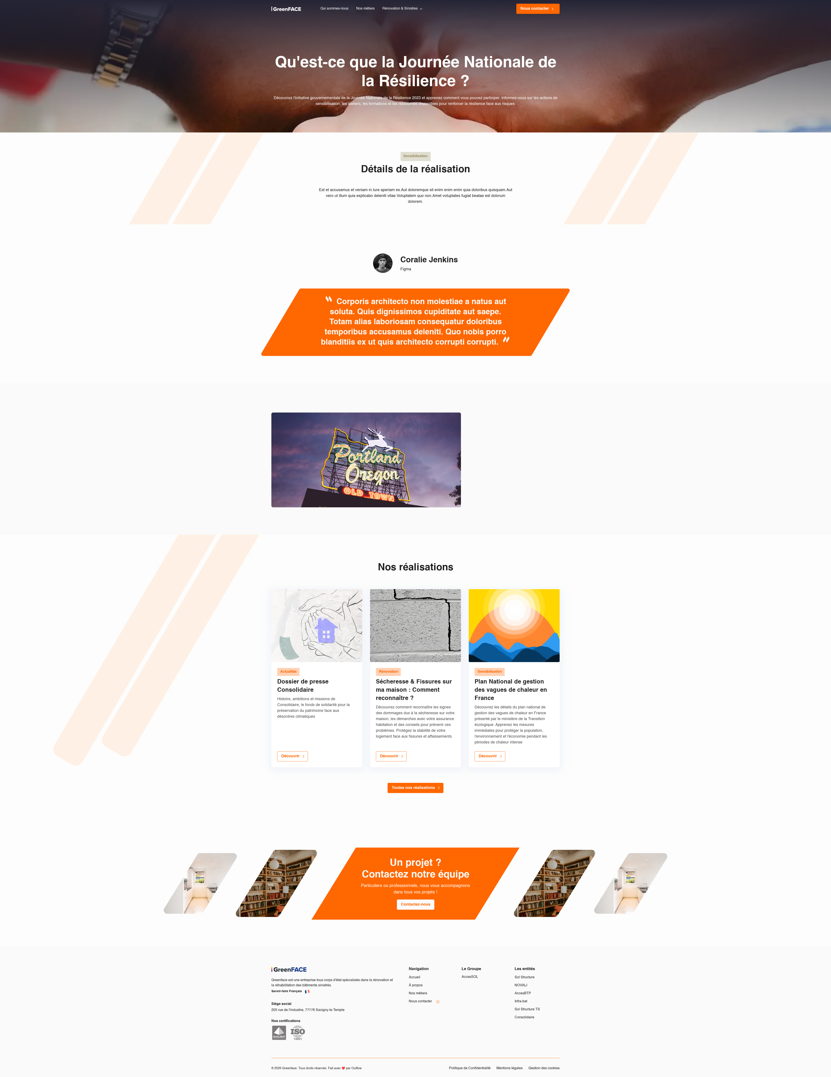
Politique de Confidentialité (470, 1068)
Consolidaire (524, 1017)
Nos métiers (418, 993)
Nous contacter (420, 1001)
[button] (403, 8)
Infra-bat (521, 1001)
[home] (286, 9)
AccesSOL (470, 977)
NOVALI (521, 985)
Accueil (414, 977)
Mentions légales (509, 1068)
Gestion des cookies (544, 1068)
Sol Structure (525, 977)
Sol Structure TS (527, 1009)
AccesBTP (523, 993)
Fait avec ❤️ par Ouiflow (345, 1068)
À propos (416, 985)
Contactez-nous (415, 904)
